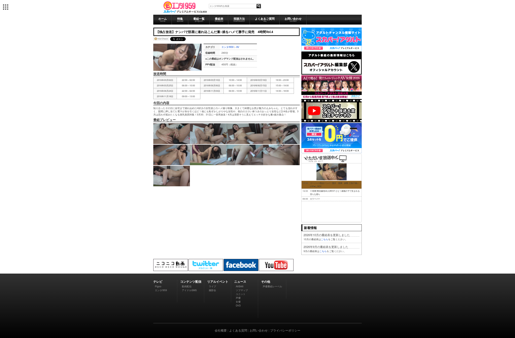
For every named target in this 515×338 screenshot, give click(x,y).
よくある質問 (238, 330)
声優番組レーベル (272, 286)
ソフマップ (242, 290)
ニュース (240, 281)
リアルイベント (217, 281)
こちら (324, 239)
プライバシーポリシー (285, 330)
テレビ (157, 281)
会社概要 (221, 330)
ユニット (240, 294)
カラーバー (315, 198)
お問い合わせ (293, 19)
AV (237, 46)
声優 (238, 297)
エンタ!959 (227, 46)
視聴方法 (239, 19)
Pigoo (158, 286)
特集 (180, 19)
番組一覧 (199, 19)
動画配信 (187, 286)
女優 (238, 301)
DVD (238, 305)
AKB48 (239, 286)
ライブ (212, 286)
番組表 (219, 19)
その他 (265, 281)
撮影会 (212, 290)
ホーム (162, 19)
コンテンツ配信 (190, 281)
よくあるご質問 (265, 19)
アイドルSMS (189, 290)
